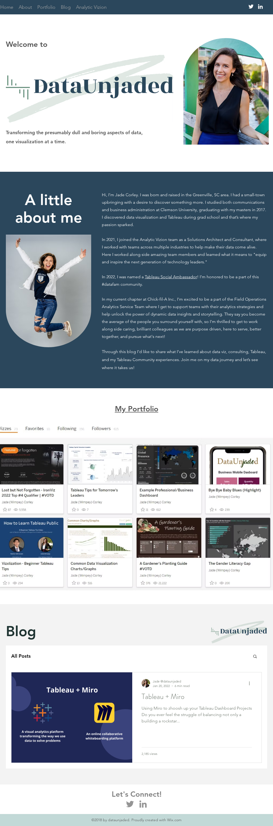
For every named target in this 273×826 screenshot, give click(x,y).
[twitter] (251, 6)
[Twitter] (130, 804)
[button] (255, 657)
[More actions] (251, 683)
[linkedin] (260, 6)
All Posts (21, 656)
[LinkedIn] (143, 804)
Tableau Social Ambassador (171, 276)
